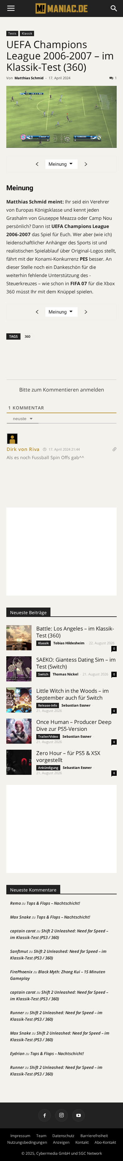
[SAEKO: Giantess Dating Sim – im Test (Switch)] (19, 668)
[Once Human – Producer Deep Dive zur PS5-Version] (19, 731)
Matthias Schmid (29, 77)
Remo (15, 903)
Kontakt (82, 1142)
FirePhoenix (21, 972)
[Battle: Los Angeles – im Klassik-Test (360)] (19, 637)
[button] (114, 8)
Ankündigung (48, 767)
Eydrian (17, 1053)
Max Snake (20, 917)
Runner (17, 1012)
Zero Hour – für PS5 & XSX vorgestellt (68, 756)
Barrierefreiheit (94, 1135)
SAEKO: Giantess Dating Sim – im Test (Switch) (76, 663)
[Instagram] (61, 1115)
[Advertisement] (61, 552)
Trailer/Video (48, 736)
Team (41, 1135)
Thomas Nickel (65, 674)
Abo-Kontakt (105, 1142)
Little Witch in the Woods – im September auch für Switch (72, 694)
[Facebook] (44, 1115)
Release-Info (47, 705)
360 (27, 336)
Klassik (27, 33)
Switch (43, 674)
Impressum (20, 1135)
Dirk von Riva (23, 449)
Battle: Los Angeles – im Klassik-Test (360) (75, 632)
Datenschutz (63, 1135)
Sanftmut (19, 951)
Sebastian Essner (76, 705)
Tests (12, 33)
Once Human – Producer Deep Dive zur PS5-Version (73, 725)
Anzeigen (61, 1142)
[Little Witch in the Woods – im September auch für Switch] (19, 699)
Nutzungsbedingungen (27, 1142)
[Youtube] (78, 1115)
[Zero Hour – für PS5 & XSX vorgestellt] (19, 762)
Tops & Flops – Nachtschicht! (53, 903)
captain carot (23, 931)
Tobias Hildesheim (69, 643)
